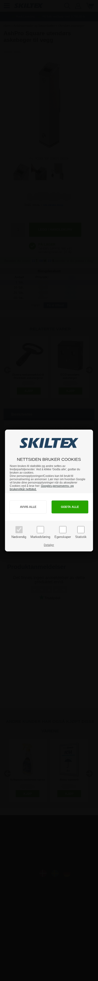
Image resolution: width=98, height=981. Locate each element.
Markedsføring (40, 537)
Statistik (81, 537)
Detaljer (49, 545)
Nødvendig (18, 537)
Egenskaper (62, 537)
